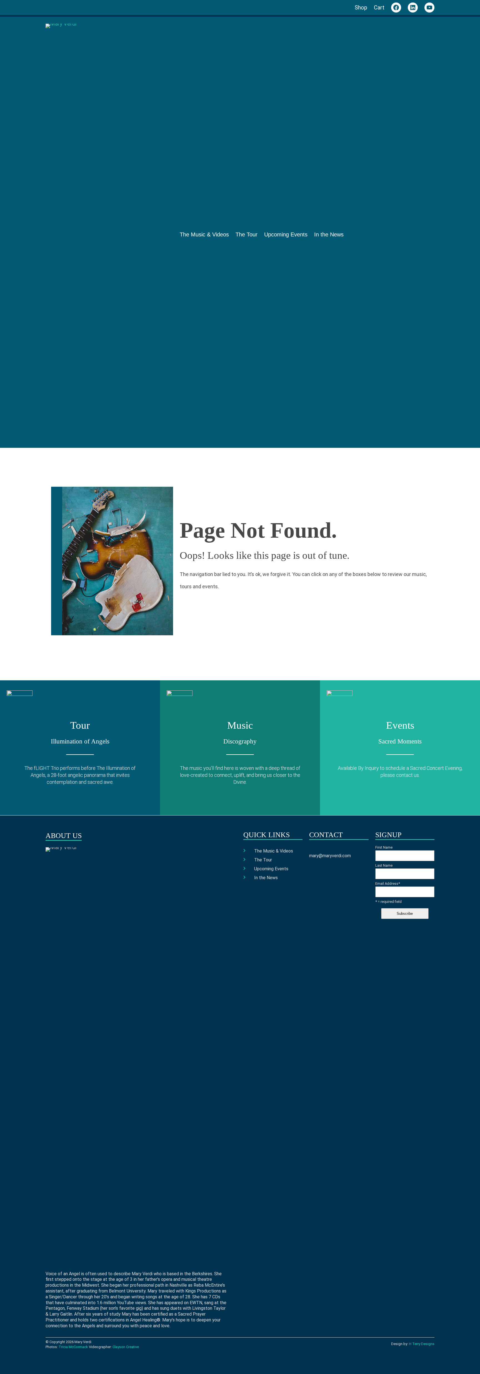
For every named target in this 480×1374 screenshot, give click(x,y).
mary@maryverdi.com (330, 855)
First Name (383, 848)
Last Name (383, 866)
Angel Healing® (145, 1320)
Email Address (387, 884)
